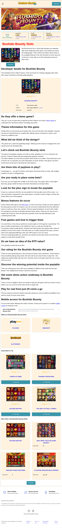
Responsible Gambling (46, 522)
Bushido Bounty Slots (18, 36)
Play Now (56, 3)
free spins (25, 204)
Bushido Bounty (31, 101)
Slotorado (15, 344)
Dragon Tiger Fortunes (15, 470)
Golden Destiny (15, 408)
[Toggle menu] (2, 3)
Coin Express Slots (33, 36)
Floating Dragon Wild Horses (46, 470)
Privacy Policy (56, 522)
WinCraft (46, 328)
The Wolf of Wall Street (46, 408)
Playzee (15, 328)
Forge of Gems (16, 376)
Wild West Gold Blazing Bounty (46, 442)
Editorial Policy (28, 522)
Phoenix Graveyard (46, 376)
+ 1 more (40, 107)
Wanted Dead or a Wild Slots (51, 36)
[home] (28, 6)
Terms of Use (37, 522)
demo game (50, 120)
